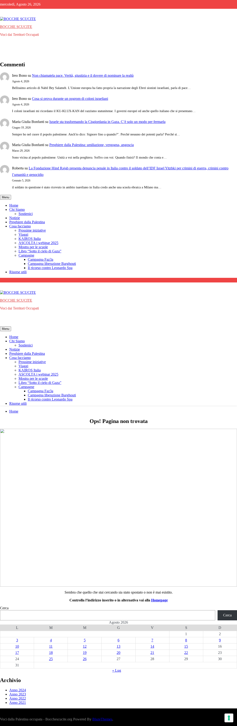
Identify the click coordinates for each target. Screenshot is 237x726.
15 (186, 646)
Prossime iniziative (32, 230)
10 (17, 646)
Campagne (26, 255)
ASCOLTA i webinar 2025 (38, 243)
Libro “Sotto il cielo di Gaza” (40, 251)
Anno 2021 (17, 703)
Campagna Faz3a (40, 259)
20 (118, 653)
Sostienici (26, 214)
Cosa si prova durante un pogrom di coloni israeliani (70, 99)
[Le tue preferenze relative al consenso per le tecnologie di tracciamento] (229, 718)
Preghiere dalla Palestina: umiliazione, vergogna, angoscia (91, 145)
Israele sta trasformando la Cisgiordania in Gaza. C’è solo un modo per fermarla (107, 122)
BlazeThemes (102, 719)
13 (118, 646)
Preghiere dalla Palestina (27, 222)
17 (17, 653)
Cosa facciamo (20, 226)
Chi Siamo (17, 209)
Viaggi (23, 234)
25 (51, 659)
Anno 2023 (17, 694)
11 (51, 646)
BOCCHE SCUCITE (16, 27)
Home (13, 205)
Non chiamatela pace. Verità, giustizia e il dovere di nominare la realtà (83, 75)
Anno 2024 (17, 690)
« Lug (116, 670)
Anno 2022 (17, 698)
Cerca (4, 608)
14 (152, 646)
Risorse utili (18, 272)
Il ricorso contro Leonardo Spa (50, 268)
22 (186, 653)
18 (51, 653)
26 (85, 659)
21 (152, 653)
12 (85, 646)
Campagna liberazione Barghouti (52, 264)
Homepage (159, 600)
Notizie (14, 218)
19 (85, 653)
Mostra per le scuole (33, 247)
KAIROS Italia (30, 239)
